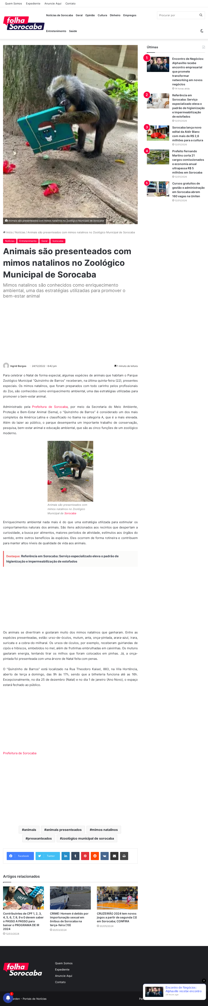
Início (9, 232)
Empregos (129, 15)
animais (30, 830)
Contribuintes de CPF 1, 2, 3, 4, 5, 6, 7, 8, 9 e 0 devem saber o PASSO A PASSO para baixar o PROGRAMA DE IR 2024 (23, 921)
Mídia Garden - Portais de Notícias (25, 998)
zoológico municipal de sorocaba (88, 838)
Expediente (33, 3)
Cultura (102, 15)
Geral (79, 15)
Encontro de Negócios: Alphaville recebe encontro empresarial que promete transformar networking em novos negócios (188, 71)
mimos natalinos (105, 830)
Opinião (90, 15)
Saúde (73, 31)
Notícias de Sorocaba (59, 15)
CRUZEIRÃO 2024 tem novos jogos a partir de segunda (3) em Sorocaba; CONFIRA (117, 917)
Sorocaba (57, 240)
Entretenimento (56, 31)
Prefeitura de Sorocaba (50, 407)
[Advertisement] (70, 331)
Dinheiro (115, 15)
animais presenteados (64, 830)
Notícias (20, 232)
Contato (70, 3)
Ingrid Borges (18, 365)
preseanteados (40, 838)
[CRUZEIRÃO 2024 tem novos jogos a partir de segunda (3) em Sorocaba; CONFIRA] (117, 897)
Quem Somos (13, 3)
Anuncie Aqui (52, 3)
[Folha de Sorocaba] (24, 23)
